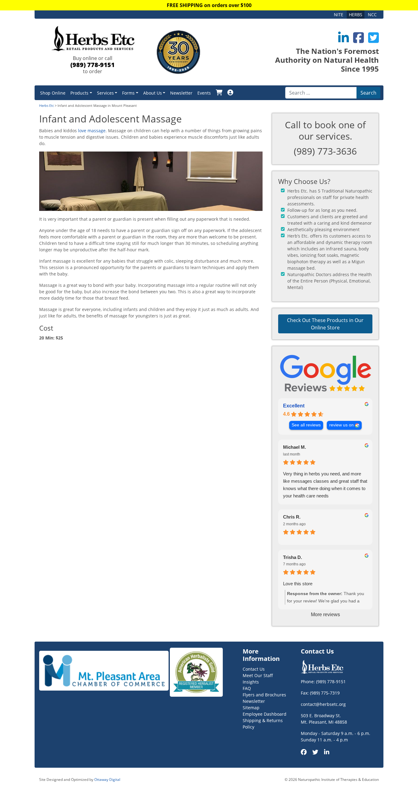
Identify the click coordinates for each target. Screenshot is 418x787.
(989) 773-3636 (325, 151)
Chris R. (291, 516)
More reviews (325, 614)
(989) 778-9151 (92, 65)
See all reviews (306, 425)
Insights (251, 682)
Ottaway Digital (107, 779)
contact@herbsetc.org (323, 704)
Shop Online (52, 93)
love (82, 130)
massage (97, 130)
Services (105, 93)
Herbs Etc (46, 105)
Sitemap (251, 707)
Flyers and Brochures (264, 695)
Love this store (297, 583)
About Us (152, 93)
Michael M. (294, 447)
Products (79, 93)
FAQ (247, 688)
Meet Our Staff (258, 675)
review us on (341, 425)
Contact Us (254, 669)
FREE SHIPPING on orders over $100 (209, 5)
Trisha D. (292, 557)
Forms (128, 93)
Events (204, 93)
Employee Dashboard (264, 714)
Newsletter (181, 93)
